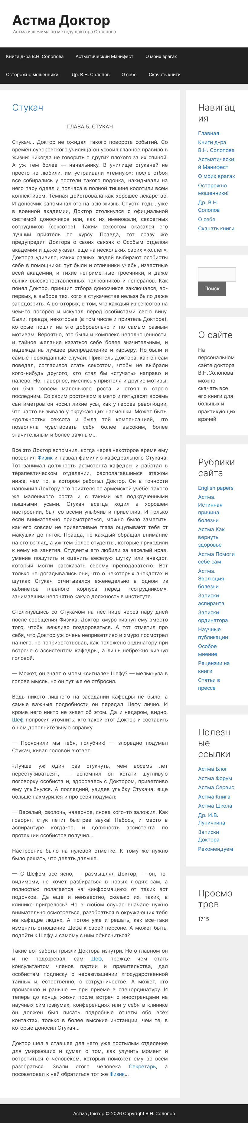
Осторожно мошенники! (33, 74)
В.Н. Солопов (160, 1113)
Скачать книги (165, 74)
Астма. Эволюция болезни (211, 578)
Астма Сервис (216, 787)
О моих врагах (161, 56)
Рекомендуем (215, 849)
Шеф (18, 720)
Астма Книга (214, 797)
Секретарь (142, 1066)
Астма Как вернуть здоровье (211, 537)
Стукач (27, 107)
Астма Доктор (61, 20)
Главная (208, 133)
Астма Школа (215, 806)
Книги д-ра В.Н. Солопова (35, 56)
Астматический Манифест (104, 56)
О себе (129, 74)
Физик (45, 458)
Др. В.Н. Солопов (90, 74)
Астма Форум (215, 778)
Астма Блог (212, 769)
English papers (215, 488)
